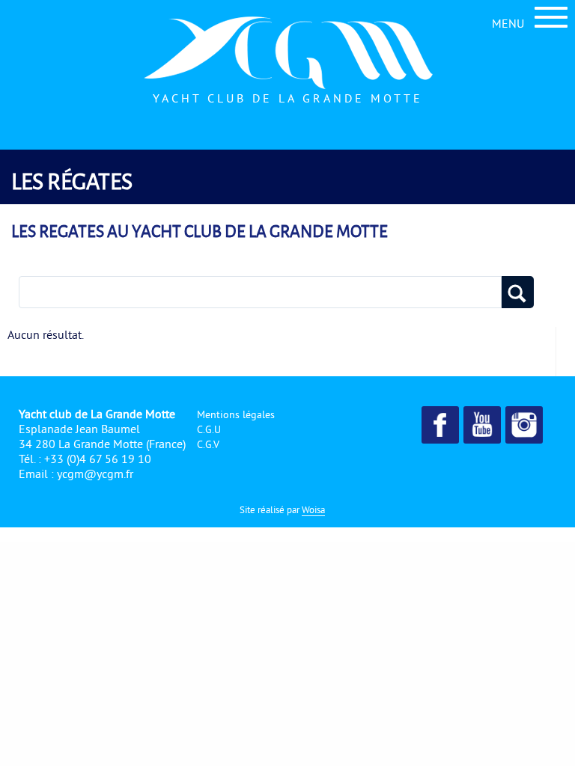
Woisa (313, 509)
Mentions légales (236, 414)
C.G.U (209, 429)
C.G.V (208, 444)
